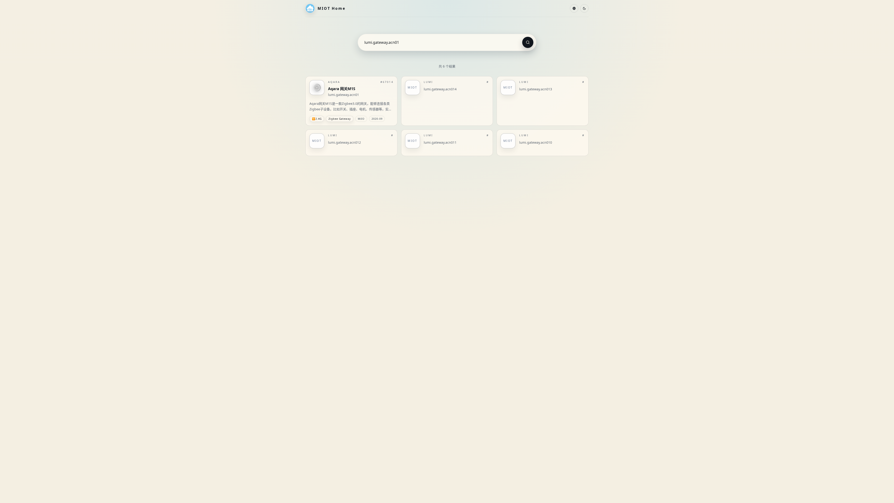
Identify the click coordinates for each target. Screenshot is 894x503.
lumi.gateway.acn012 (344, 142)
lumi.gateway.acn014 (440, 89)
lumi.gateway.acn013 (535, 89)
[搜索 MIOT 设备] (527, 42)
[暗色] (584, 8)
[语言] (574, 8)
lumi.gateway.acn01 (343, 94)
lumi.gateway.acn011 (440, 142)
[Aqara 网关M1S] (351, 101)
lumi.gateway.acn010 (535, 142)
